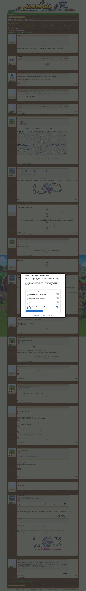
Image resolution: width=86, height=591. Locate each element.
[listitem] (43, 291)
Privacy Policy (49, 315)
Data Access (43, 315)
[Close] (63, 276)
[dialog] (43, 295)
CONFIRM (34, 311)
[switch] (57, 294)
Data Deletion (36, 315)
